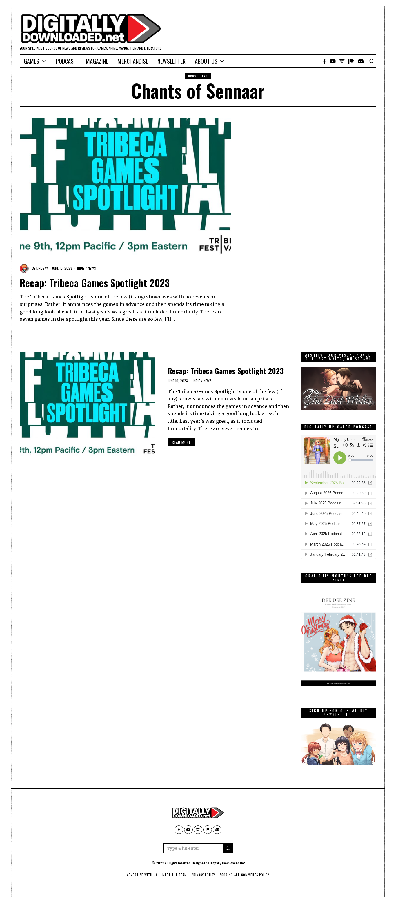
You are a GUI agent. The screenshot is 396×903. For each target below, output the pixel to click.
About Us (206, 61)
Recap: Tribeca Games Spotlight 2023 (95, 283)
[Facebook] (324, 61)
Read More (181, 442)
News (92, 268)
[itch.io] (342, 61)
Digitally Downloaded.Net (227, 862)
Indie (80, 268)
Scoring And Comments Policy (244, 875)
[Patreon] (351, 61)
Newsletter (171, 61)
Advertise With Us (142, 875)
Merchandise (132, 61)
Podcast (66, 61)
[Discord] (361, 61)
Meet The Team (174, 875)
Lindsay (42, 268)
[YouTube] (332, 61)
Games (31, 61)
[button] (228, 848)
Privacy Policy (203, 875)
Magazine (97, 61)
